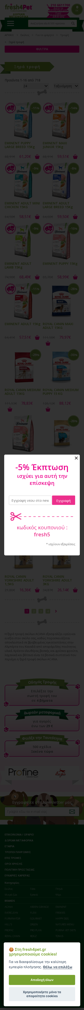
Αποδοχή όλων (42, 980)
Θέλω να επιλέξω (57, 967)
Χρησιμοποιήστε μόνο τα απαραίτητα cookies (42, 994)
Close (76, 458)
